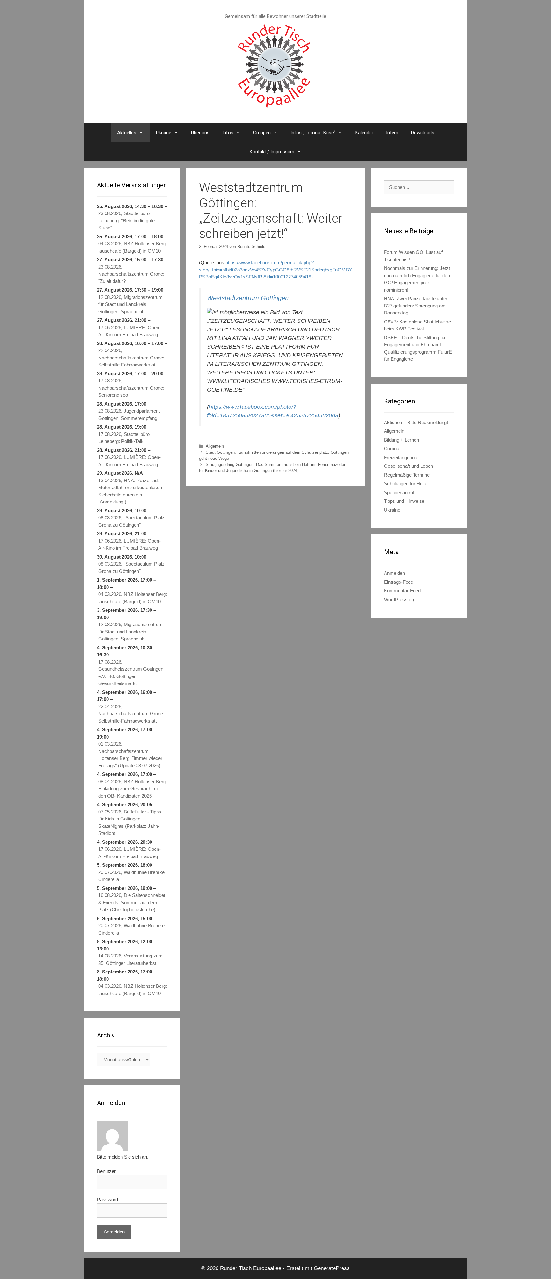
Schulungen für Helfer (406, 483)
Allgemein (215, 446)
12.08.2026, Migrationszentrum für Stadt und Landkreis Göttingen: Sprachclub (130, 304)
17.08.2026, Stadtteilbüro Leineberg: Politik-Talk (124, 437)
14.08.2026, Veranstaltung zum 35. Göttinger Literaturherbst (130, 959)
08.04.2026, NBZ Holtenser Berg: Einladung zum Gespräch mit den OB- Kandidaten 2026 (132, 788)
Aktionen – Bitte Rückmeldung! (416, 422)
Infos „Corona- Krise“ (312, 132)
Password (107, 1199)
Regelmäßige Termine (407, 475)
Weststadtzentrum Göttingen (248, 297)
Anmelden (394, 573)
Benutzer (106, 1171)
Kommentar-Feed (402, 590)
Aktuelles (126, 132)
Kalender (364, 132)
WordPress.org (399, 599)
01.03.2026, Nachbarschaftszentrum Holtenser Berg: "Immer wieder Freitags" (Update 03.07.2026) (130, 754)
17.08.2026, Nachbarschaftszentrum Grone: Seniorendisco (131, 388)
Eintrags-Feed (398, 582)
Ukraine (163, 132)
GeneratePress (332, 1268)
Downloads (422, 132)
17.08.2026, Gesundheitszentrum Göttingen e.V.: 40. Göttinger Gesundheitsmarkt (130, 672)
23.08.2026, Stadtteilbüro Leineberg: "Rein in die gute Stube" (126, 220)
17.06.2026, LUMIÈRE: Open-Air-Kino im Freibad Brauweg (129, 331)
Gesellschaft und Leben (408, 466)
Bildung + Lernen (401, 440)
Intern (392, 132)
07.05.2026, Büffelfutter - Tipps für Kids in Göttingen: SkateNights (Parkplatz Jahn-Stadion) (129, 822)
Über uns (200, 132)
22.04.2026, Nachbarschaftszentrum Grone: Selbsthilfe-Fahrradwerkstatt (131, 357)
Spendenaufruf (399, 492)
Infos (227, 132)
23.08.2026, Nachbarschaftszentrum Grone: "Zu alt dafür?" (131, 274)
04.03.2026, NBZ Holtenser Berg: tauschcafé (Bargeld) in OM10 (132, 247)
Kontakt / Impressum (272, 152)
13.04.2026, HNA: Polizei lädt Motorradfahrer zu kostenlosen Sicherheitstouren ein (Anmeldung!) (130, 491)
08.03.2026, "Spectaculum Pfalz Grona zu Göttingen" (131, 521)
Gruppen (262, 132)
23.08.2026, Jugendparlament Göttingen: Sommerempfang (129, 414)
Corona (391, 448)
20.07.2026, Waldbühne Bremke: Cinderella (132, 876)
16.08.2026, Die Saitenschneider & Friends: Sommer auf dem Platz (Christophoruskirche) (131, 902)
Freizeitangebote (401, 457)
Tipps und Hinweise (404, 501)
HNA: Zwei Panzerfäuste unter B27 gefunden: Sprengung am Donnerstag (415, 305)
